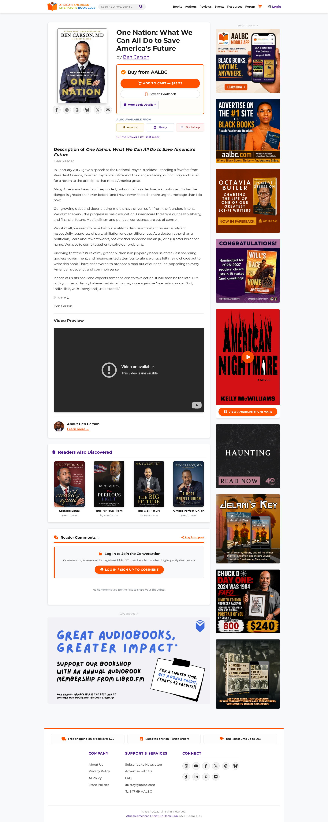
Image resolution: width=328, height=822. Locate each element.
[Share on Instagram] (67, 110)
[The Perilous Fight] (109, 485)
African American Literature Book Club (152, 816)
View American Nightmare (250, 411)
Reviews (205, 6)
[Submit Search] (140, 7)
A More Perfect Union (188, 511)
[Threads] (225, 766)
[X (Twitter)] (216, 766)
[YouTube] (196, 766)
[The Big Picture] (149, 485)
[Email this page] (108, 110)
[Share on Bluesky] (87, 110)
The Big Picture (148, 511)
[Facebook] (206, 766)
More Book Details (140, 104)
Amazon (132, 127)
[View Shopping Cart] (260, 6)
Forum (250, 6)
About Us (96, 764)
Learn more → (78, 429)
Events (219, 6)
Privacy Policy (99, 771)
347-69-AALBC (140, 791)
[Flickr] (216, 777)
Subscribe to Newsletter (143, 764)
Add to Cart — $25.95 (162, 83)
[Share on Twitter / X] (98, 110)
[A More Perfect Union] (188, 485)
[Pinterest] (206, 777)
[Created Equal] (69, 485)
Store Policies (99, 785)
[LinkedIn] (196, 777)
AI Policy (95, 778)
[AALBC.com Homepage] (71, 6)
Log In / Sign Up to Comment (131, 569)
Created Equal (69, 511)
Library (162, 127)
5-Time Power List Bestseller (138, 137)
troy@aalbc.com (142, 785)
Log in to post (194, 537)
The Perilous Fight (109, 511)
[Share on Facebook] (57, 110)
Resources (234, 6)
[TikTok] (186, 777)
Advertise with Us (138, 771)
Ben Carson (136, 57)
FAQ (128, 778)
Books (177, 6)
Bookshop (193, 127)
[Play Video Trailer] (248, 357)
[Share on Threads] (77, 110)
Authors (191, 6)
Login (276, 6)
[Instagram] (186, 766)
